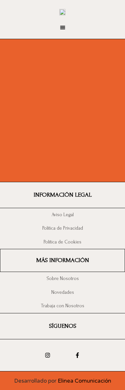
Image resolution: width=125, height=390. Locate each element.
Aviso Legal (63, 214)
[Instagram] (47, 355)
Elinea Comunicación (84, 380)
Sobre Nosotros (62, 278)
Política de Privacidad (62, 228)
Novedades (62, 292)
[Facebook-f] (77, 355)
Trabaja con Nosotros (62, 306)
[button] (62, 27)
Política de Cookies (62, 242)
